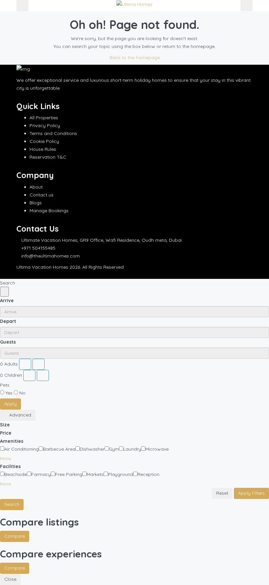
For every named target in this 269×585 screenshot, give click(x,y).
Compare (14, 536)
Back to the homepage (135, 57)
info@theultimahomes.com (50, 256)
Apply (10, 404)
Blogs (36, 203)
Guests (8, 342)
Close (10, 579)
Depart (8, 321)
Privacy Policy (45, 125)
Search (11, 504)
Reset (222, 493)
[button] (8, 458)
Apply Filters (251, 493)
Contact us (41, 195)
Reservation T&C (48, 157)
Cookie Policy (44, 141)
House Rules (43, 149)
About (36, 187)
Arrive (7, 301)
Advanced (19, 415)
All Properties (44, 118)
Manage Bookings (49, 211)
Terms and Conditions (53, 133)
